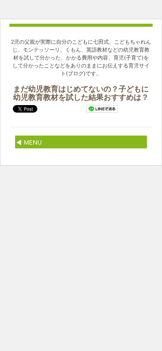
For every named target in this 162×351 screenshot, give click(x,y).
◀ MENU (29, 142)
